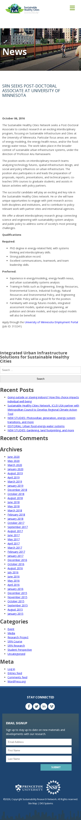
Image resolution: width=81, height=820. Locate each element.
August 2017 (15, 531)
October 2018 (16, 494)
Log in (11, 669)
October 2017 (16, 523)
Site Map (32, 803)
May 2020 (14, 461)
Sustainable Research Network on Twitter (36, 706)
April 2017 (14, 543)
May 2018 (14, 506)
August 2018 (15, 498)
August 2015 (15, 609)
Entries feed (15, 673)
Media (11, 633)
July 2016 (13, 572)
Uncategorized (16, 654)
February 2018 (16, 514)
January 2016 (15, 589)
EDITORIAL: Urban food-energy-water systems (36, 426)
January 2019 (15, 485)
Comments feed (17, 677)
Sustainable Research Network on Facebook (28, 706)
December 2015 (17, 593)
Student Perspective (20, 649)
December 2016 (17, 560)
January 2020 (15, 469)
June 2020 (14, 457)
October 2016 (16, 564)
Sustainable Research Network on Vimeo (51, 706)
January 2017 (15, 556)
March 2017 (15, 547)
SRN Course (15, 641)
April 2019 (14, 477)
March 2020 (15, 465)
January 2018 (15, 518)
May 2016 (14, 580)
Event (11, 629)
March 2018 (15, 510)
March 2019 (15, 481)
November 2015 (17, 597)
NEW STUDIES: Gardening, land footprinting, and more (41, 430)
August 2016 (15, 568)
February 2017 (16, 551)
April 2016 (14, 585)
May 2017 (14, 539)
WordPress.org (17, 681)
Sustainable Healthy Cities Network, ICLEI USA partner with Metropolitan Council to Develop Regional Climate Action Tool (43, 410)
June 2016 (14, 576)
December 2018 (17, 490)
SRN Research (16, 645)
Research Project (18, 637)
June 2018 (14, 502)
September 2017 (18, 527)
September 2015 (18, 605)
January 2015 (15, 613)
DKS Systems (46, 803)
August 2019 (15, 473)
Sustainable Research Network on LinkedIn (43, 706)
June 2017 (14, 535)
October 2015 (16, 601)
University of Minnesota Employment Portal (51, 322)
